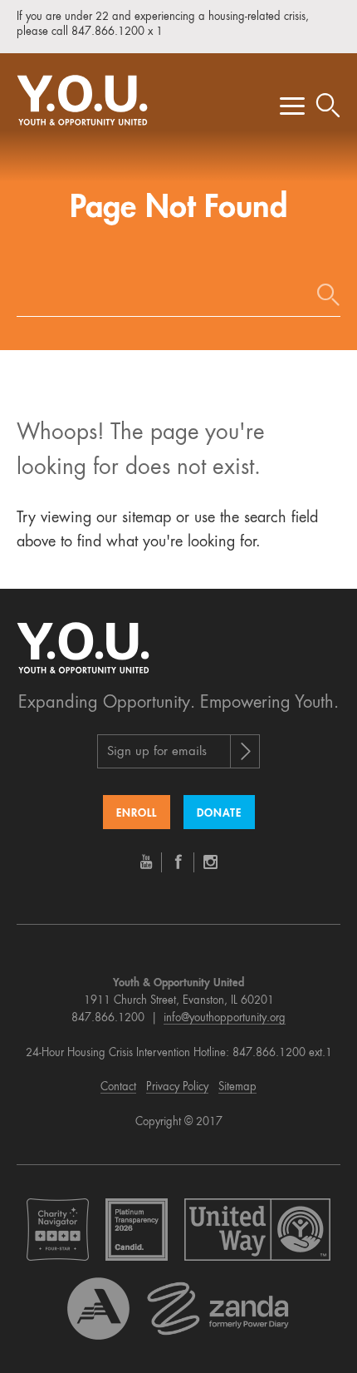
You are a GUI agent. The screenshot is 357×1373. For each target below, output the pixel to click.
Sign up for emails (157, 752)
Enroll (136, 813)
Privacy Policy (177, 1087)
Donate (219, 813)
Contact (118, 1087)
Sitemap (237, 1087)
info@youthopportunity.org (225, 1018)
